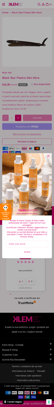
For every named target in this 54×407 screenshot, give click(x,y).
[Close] (48, 156)
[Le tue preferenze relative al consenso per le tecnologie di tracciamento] (49, 402)
